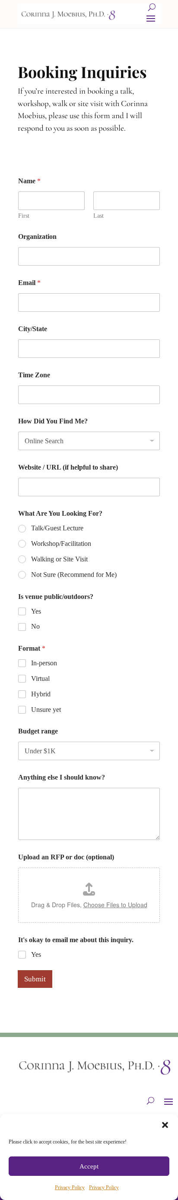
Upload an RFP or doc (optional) (66, 857)
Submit (35, 979)
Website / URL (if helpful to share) (68, 467)
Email (29, 282)
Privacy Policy (70, 1187)
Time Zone (34, 375)
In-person (44, 663)
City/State (32, 328)
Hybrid (41, 694)
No (35, 626)
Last (98, 216)
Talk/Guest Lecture (57, 528)
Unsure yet (46, 709)
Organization (37, 236)
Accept (89, 1166)
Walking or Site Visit (59, 559)
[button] (165, 1125)
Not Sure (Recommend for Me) (74, 574)
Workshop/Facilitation (61, 543)
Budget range (38, 731)
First (23, 216)
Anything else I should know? (61, 777)
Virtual (40, 678)
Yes (36, 611)
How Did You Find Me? (53, 421)
